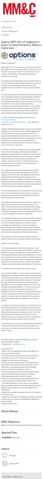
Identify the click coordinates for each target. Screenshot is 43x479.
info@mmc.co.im (17, 477)
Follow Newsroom (7, 21)
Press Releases (10, 31)
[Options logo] (19, 56)
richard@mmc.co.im (18, 344)
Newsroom (7, 27)
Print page (12, 455)
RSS (14, 21)
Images (5, 35)
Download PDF (14, 464)
